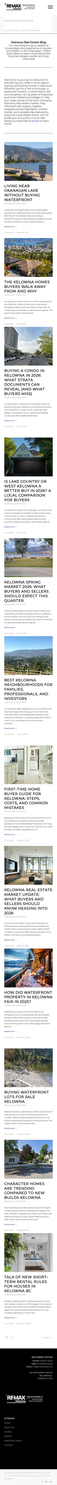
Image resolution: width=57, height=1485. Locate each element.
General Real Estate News (15, 204)
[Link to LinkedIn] (51, 1482)
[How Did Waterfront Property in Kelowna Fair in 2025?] (28, 968)
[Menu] (49, 7)
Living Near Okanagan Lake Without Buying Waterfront (22, 193)
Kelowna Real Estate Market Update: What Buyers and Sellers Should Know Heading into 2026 (28, 901)
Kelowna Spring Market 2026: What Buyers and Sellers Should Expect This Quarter (26, 591)
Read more (9, 226)
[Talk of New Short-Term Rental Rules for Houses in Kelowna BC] (28, 1252)
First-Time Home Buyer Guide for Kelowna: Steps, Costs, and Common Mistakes (26, 798)
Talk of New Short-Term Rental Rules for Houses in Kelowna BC (26, 1284)
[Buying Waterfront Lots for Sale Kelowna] (28, 1067)
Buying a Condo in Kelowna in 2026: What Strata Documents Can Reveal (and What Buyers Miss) (24, 382)
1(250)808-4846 (45, 1364)
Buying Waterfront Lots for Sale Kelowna (26, 1097)
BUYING (7, 1432)
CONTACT (8, 1445)
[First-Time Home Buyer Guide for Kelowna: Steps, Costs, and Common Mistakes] (28, 764)
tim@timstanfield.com (43, 1367)
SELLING (8, 1436)
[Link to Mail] (46, 1482)
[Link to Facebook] (42, 1482)
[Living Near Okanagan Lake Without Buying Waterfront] (28, 161)
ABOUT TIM (9, 1427)
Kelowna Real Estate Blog (18, 20)
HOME (7, 1423)
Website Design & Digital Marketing (17, 1473)
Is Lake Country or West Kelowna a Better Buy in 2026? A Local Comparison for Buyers (27, 490)
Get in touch (31, 120)
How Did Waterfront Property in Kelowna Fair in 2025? (28, 997)
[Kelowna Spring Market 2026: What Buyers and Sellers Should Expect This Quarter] (28, 557)
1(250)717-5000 (46, 1361)
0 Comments (8, 232)
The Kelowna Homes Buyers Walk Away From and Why (27, 286)
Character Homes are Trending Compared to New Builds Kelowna (24, 1191)
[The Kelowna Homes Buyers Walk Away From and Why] (28, 257)
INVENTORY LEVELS (13, 1441)
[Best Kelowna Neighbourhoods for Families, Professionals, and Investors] (28, 655)
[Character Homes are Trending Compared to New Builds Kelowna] (28, 1159)
